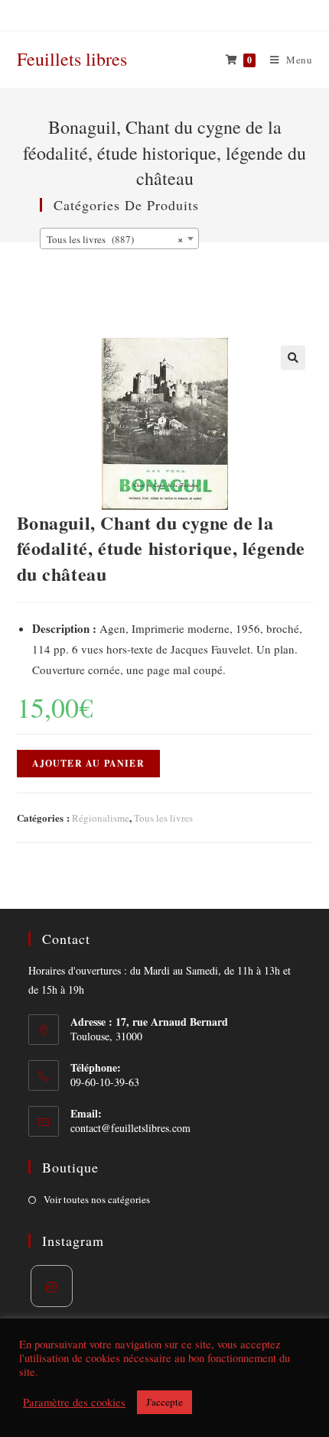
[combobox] (119, 238)
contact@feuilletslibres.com (130, 1128)
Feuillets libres (72, 59)
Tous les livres (163, 818)
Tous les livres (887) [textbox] (115, 239)
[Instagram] (52, 1286)
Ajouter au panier (88, 763)
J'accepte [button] (164, 1402)
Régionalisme (100, 818)
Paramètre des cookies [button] (74, 1402)
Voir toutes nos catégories (97, 1199)
